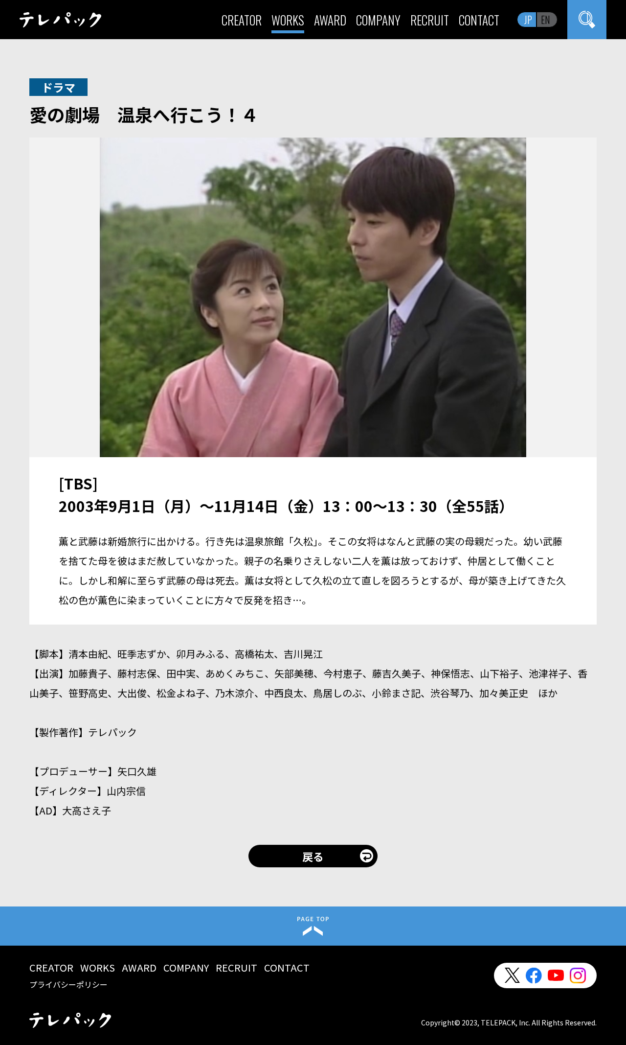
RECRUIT (429, 20)
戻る (313, 856)
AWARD (330, 20)
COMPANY (378, 20)
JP (528, 19)
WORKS (287, 20)
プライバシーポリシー (68, 984)
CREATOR (242, 20)
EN (545, 19)
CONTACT (479, 20)
